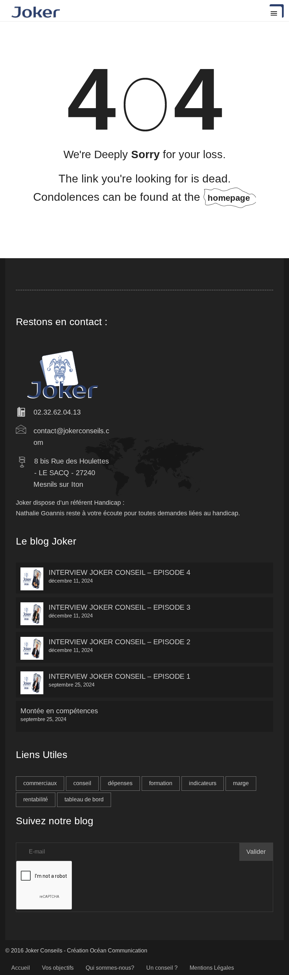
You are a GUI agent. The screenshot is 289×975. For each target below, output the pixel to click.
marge (241, 783)
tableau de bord (84, 799)
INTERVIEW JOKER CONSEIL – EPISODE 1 (119, 676)
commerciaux (40, 783)
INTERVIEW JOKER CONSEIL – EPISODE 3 (119, 607)
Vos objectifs (58, 968)
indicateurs (202, 783)
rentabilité (35, 799)
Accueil (20, 968)
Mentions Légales (212, 968)
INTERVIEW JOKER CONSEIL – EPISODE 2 (119, 642)
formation (160, 783)
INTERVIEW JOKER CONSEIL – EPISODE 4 (119, 572)
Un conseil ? (162, 968)
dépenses (120, 783)
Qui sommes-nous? (110, 968)
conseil (82, 783)
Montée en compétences (59, 711)
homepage (229, 198)
